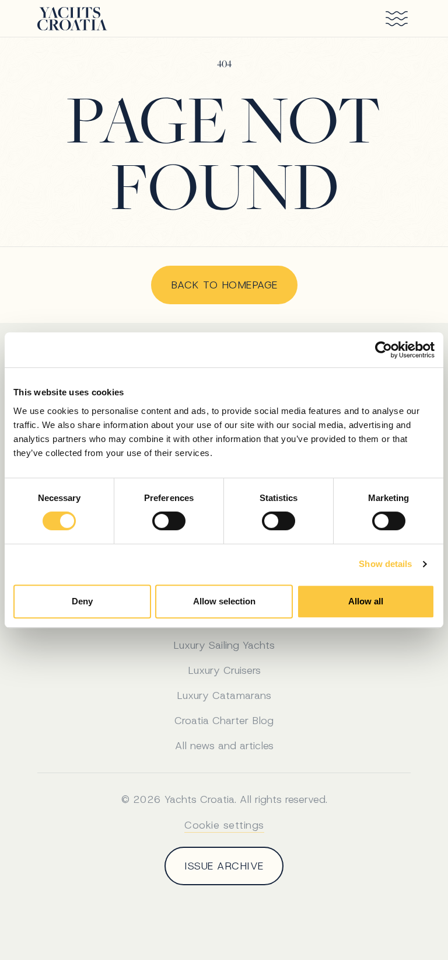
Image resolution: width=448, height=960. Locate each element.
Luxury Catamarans (224, 695)
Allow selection (224, 601)
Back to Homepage (224, 285)
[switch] (169, 521)
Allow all (365, 601)
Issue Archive (224, 866)
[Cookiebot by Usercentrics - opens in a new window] (383, 350)
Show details (385, 564)
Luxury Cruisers (224, 670)
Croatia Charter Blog (224, 721)
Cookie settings (224, 825)
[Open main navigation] (392, 18)
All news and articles (224, 746)
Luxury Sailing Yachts (224, 645)
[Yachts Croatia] (72, 18)
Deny (82, 601)
